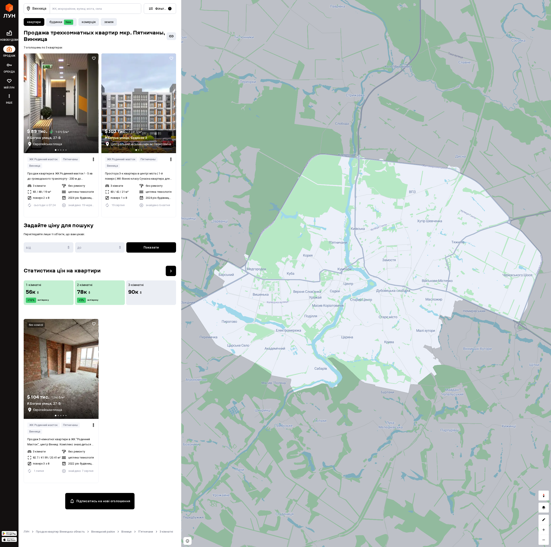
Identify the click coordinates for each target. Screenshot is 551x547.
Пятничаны (70, 159)
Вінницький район (103, 531)
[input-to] (100, 247)
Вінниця (126, 531)
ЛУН (26, 531)
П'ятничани (145, 531)
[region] (366, 273)
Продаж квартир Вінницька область (60, 531)
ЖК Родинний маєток (43, 159)
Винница (34, 165)
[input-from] (48, 247)
